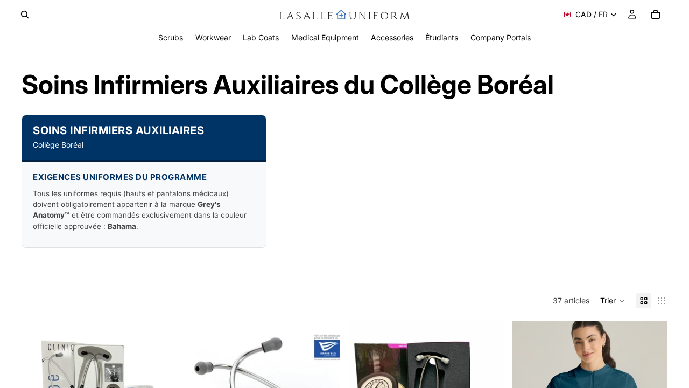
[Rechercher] (25, 14)
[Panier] (655, 14)
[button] (612, 301)
